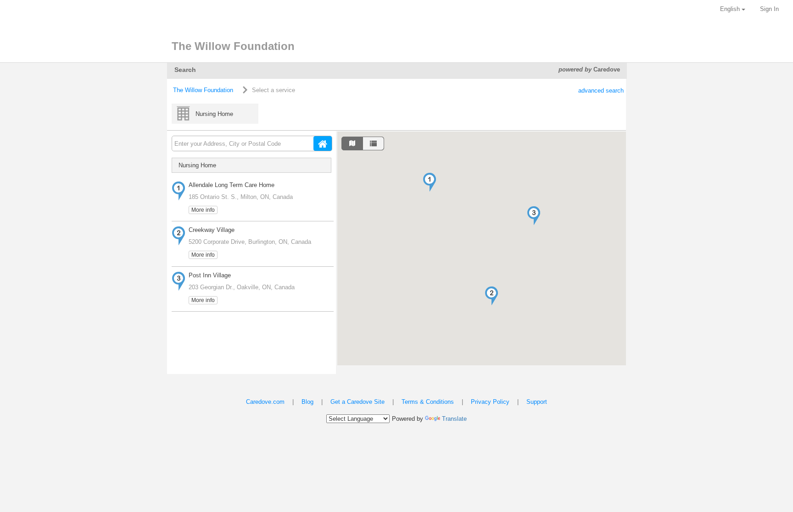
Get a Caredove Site (357, 401)
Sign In (769, 9)
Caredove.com (265, 401)
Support (536, 401)
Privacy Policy (490, 401)
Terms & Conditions (428, 401)
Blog (307, 401)
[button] (429, 182)
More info (203, 210)
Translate (454, 418)
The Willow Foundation (203, 90)
